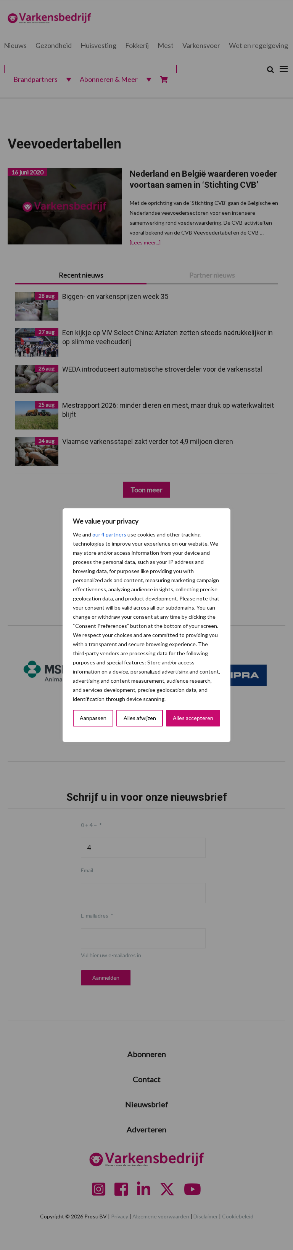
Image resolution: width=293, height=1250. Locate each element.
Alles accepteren (193, 718)
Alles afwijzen (140, 718)
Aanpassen (93, 718)
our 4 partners (109, 534)
